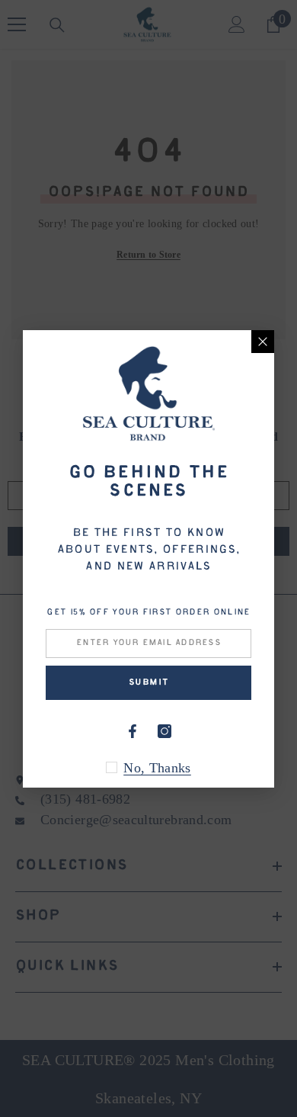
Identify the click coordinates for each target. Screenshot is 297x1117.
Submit (149, 683)
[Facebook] (132, 731)
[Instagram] (164, 731)
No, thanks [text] (157, 767)
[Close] (262, 341)
